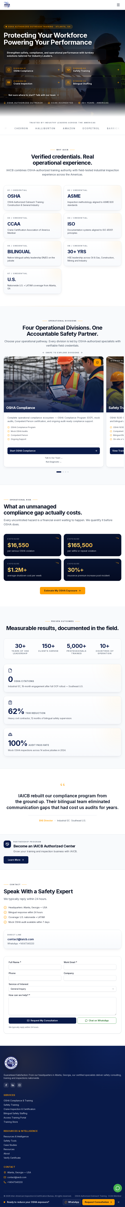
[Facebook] (6, 1085)
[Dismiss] (118, 1202)
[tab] (58, 472)
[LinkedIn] (12, 1085)
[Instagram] (19, 1085)
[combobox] (62, 989)
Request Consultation (97, 1202)
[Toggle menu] (118, 5)
